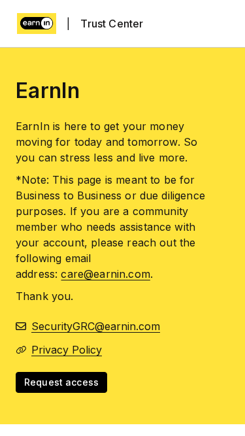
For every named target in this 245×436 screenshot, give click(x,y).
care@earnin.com (105, 273)
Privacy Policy (66, 349)
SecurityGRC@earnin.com (95, 326)
